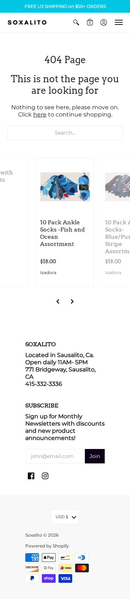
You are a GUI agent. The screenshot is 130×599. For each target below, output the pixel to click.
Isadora (48, 272)
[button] (76, 22)
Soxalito (33, 535)
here (40, 114)
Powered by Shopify (47, 546)
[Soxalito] (27, 22)
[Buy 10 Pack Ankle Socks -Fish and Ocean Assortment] (65, 187)
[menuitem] (76, 22)
